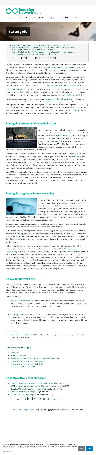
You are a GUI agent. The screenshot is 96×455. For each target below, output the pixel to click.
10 (43, 58)
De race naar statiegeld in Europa (23, 391)
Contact (52, 17)
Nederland (12, 89)
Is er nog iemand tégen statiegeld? (23, 366)
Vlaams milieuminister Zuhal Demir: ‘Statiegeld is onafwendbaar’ (35, 383)
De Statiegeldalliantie (18, 314)
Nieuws (10, 17)
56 (57, 399)
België (20, 89)
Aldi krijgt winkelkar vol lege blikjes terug (32, 50)
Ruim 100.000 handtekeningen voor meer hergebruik (30, 389)
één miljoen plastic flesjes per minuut (62, 67)
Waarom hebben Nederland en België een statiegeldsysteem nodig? (35, 358)
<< (14, 58)
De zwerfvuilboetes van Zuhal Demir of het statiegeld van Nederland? (43, 48)
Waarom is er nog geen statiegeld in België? (27, 364)
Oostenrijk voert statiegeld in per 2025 (25, 394)
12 (50, 58)
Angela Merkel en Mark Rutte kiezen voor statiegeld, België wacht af (43, 52)
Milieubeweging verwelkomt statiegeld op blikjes (34, 54)
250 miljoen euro (62, 135)
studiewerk (75, 156)
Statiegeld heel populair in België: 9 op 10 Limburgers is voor (41, 45)
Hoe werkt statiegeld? (19, 355)
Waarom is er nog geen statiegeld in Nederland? (28, 361)
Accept (89, 448)
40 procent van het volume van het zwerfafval (66, 85)
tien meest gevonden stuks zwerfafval (58, 99)
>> (64, 58)
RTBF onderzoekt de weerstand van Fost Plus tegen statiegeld (33, 386)
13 (54, 58)
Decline (81, 448)
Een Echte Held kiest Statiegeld (22, 334)
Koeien (76, 110)
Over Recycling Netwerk (28, 409)
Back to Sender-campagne (20, 300)
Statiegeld (14, 352)
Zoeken (65, 17)
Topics (22, 17)
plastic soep (50, 101)
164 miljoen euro (52, 141)
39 (60, 58)
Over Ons (37, 17)
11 (46, 58)
